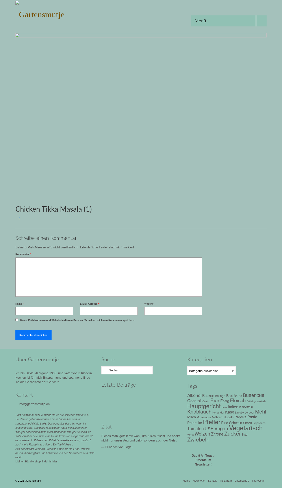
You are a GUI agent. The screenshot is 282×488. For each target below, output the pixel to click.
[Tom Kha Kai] (167, 397)
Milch (191, 416)
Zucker (232, 433)
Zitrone (217, 434)
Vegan (221, 428)
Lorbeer (249, 412)
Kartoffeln (246, 406)
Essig (224, 400)
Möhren (217, 417)
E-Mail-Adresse (89, 303)
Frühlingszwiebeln (256, 401)
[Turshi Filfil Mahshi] (148, 397)
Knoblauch (199, 411)
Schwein (235, 422)
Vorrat (190, 434)
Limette (239, 412)
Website (149, 303)
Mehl (260, 411)
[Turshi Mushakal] (129, 397)
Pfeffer (211, 421)
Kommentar (23, 254)
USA (209, 428)
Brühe (238, 395)
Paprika (240, 416)
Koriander (218, 412)
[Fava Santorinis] (110, 397)
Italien (233, 406)
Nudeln (228, 417)
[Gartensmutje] (55, 13)
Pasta (252, 416)
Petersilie (194, 422)
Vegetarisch (246, 427)
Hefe (224, 407)
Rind (224, 422)
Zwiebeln (198, 439)
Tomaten (195, 428)
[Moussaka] (167, 409)
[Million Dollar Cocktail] (148, 409)
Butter (249, 394)
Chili (260, 395)
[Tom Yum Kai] (110, 409)
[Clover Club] (129, 409)
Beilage (220, 395)
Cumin (205, 401)
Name (19, 303)
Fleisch (238, 400)
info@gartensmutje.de (34, 404)
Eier (214, 400)
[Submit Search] (104, 370)
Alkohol (194, 395)
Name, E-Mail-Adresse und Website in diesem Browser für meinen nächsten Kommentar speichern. (77, 320)
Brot (229, 395)
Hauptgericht (204, 406)
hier (54, 461)
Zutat (245, 434)
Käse (229, 412)
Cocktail (194, 400)
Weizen (202, 433)
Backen (208, 395)
